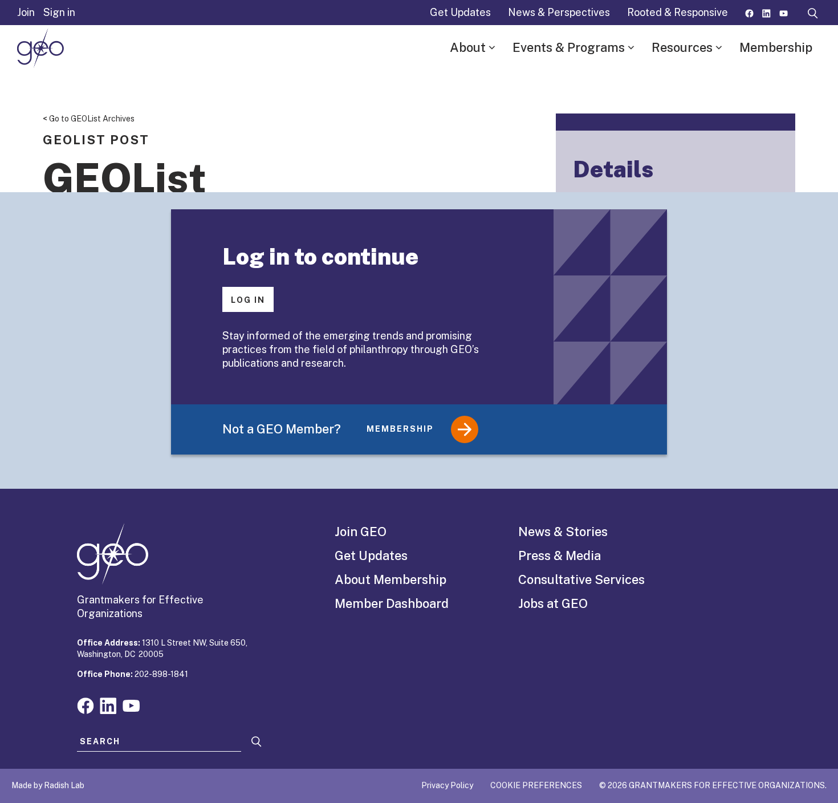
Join (26, 12)
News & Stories (563, 531)
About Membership (390, 579)
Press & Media (559, 555)
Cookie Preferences (536, 785)
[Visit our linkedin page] (766, 12)
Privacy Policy (447, 785)
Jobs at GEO (553, 603)
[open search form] (813, 12)
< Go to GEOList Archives (89, 118)
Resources (682, 47)
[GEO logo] (40, 48)
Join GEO (361, 531)
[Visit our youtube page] (783, 12)
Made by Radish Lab (47, 785)
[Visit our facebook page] (749, 12)
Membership (775, 47)
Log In (248, 300)
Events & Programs (568, 47)
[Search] (256, 742)
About (468, 47)
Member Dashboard (392, 603)
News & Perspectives (559, 12)
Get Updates (460, 12)
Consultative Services (581, 579)
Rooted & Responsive (677, 12)
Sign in (59, 12)
